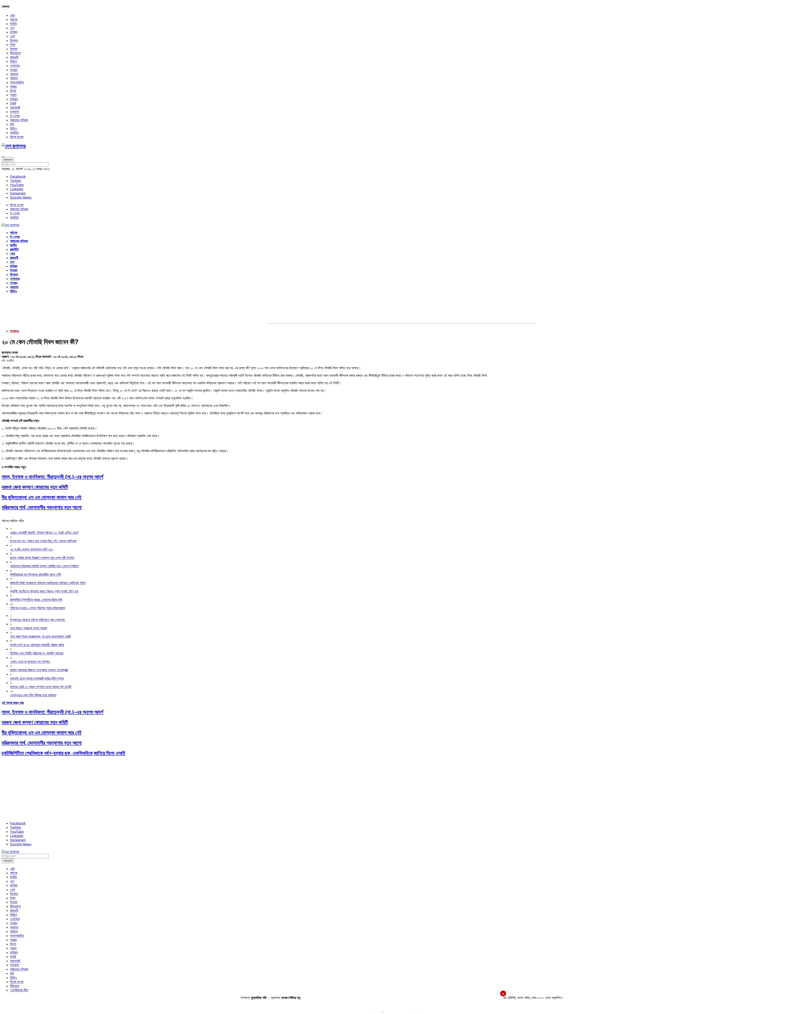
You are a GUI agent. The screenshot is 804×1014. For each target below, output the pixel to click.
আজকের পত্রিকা (19, 120)
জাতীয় (13, 24)
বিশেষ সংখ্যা (16, 137)
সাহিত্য (14, 78)
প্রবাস (13, 95)
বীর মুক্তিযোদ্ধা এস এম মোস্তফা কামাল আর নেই (41, 497)
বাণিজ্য (13, 32)
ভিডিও (13, 128)
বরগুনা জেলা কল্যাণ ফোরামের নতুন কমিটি (35, 487)
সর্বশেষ (13, 19)
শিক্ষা (12, 45)
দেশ (12, 28)
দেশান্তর (14, 65)
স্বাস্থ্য (13, 86)
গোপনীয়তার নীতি (19, 990)
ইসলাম (13, 49)
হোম (12, 15)
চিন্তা (13, 91)
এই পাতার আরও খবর (13, 703)
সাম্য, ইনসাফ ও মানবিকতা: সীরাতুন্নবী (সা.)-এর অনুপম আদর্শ (52, 477)
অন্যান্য (14, 112)
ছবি (12, 124)
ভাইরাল (14, 99)
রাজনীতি (14, 249)
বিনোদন (14, 40)
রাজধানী (14, 57)
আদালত (14, 74)
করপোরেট (15, 107)
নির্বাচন (13, 61)
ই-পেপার (14, 116)
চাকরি (13, 103)
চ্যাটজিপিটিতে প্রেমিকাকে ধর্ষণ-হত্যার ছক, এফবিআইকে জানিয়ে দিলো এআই (63, 753)
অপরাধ (13, 70)
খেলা (12, 36)
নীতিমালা (14, 986)
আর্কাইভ (14, 133)
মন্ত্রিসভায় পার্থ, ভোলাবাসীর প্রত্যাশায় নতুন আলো (42, 507)
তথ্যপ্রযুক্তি (17, 82)
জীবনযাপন (15, 53)
